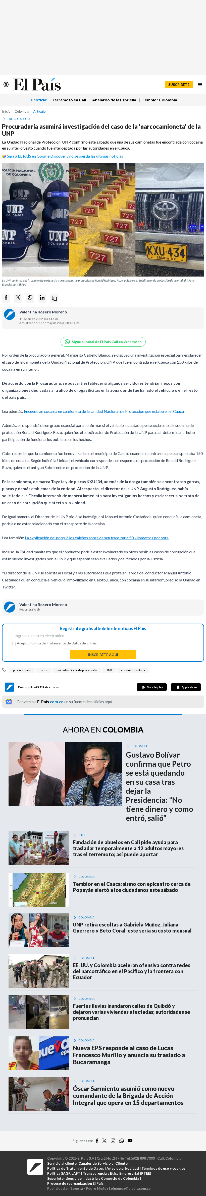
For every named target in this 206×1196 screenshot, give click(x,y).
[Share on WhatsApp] (30, 298)
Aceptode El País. (57, 643)
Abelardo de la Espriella (114, 99)
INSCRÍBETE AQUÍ (103, 654)
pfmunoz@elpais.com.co (131, 1188)
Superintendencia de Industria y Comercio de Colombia (93, 1178)
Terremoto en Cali (69, 99)
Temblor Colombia (159, 99)
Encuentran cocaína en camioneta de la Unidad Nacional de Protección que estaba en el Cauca (104, 411)
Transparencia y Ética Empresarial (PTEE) (117, 1173)
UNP (109, 670)
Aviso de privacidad (123, 1168)
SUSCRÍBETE (178, 84)
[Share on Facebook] (6, 298)
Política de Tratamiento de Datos (55, 643)
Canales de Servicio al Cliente (103, 1163)
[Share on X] (18, 298)
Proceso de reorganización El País (75, 1183)
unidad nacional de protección (77, 670)
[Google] (152, 687)
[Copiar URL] (54, 298)
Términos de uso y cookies (163, 1168)
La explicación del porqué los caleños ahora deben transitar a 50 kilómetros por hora (97, 537)
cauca (43, 670)
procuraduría (22, 670)
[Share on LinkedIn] (42, 298)
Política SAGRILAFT (63, 1173)
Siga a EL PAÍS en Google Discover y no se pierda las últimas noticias (65, 156)
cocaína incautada (133, 670)
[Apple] (186, 687)
